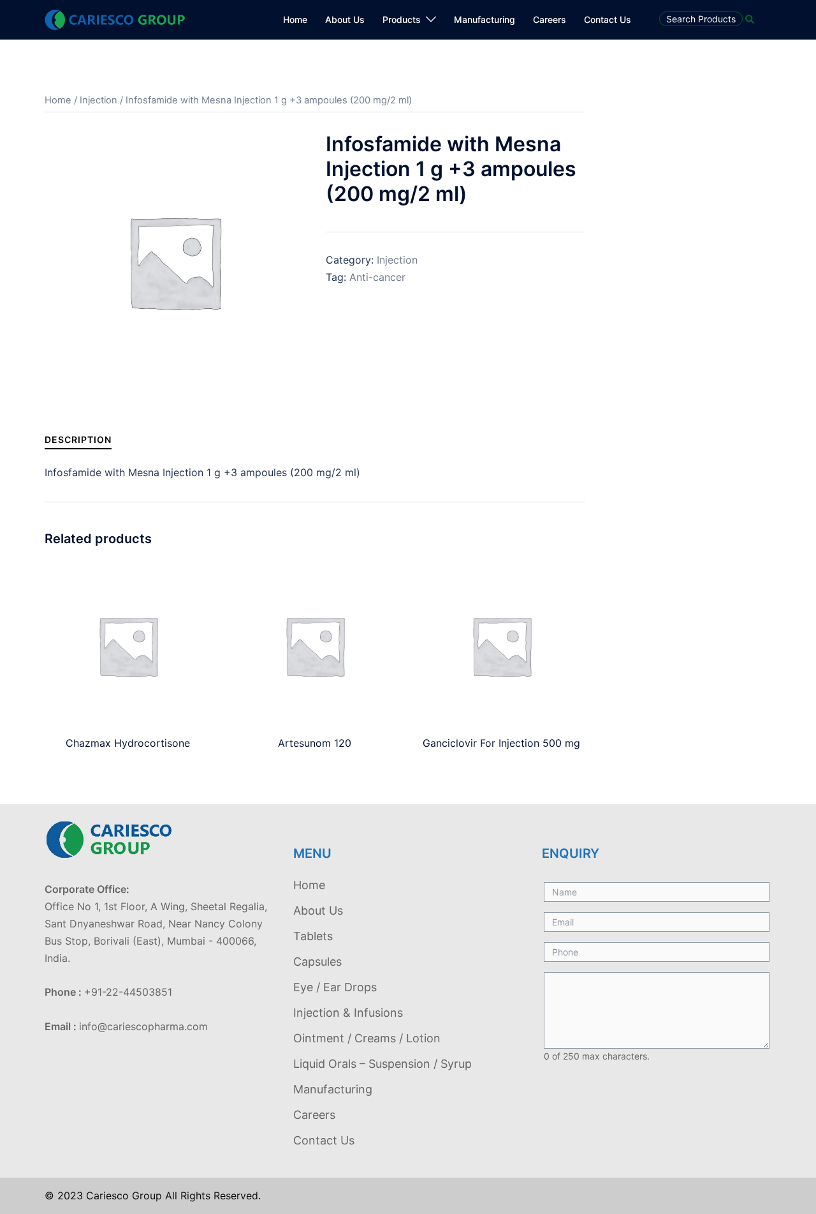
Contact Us (607, 19)
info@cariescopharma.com (143, 1026)
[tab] (78, 439)
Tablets (313, 936)
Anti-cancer (377, 277)
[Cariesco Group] (115, 18)
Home (295, 19)
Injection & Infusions (348, 1012)
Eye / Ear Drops (335, 987)
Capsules (317, 961)
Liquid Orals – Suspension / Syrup (382, 1063)
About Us (345, 19)
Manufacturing (484, 19)
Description (78, 439)
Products (401, 19)
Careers (549, 19)
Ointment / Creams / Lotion (367, 1038)
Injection (98, 100)
